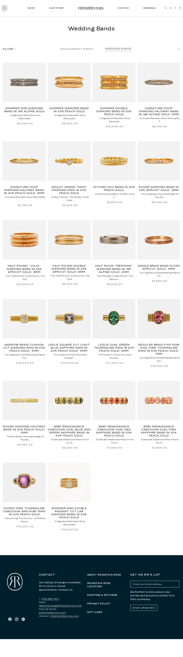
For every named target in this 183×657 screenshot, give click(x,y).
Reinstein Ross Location (99, 585)
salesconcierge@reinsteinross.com (60, 605)
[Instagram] (17, 619)
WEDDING (149, 8)
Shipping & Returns (102, 595)
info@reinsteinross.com (64, 616)
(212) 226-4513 (50, 598)
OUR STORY (56, 8)
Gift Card (94, 612)
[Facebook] (10, 619)
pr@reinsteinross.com (52, 612)
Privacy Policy (98, 603)
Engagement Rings (77, 48)
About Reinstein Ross (104, 574)
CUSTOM (123, 8)
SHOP (31, 8)
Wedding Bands (118, 48)
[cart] (180, 8)
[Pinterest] (23, 619)
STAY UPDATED (144, 607)
